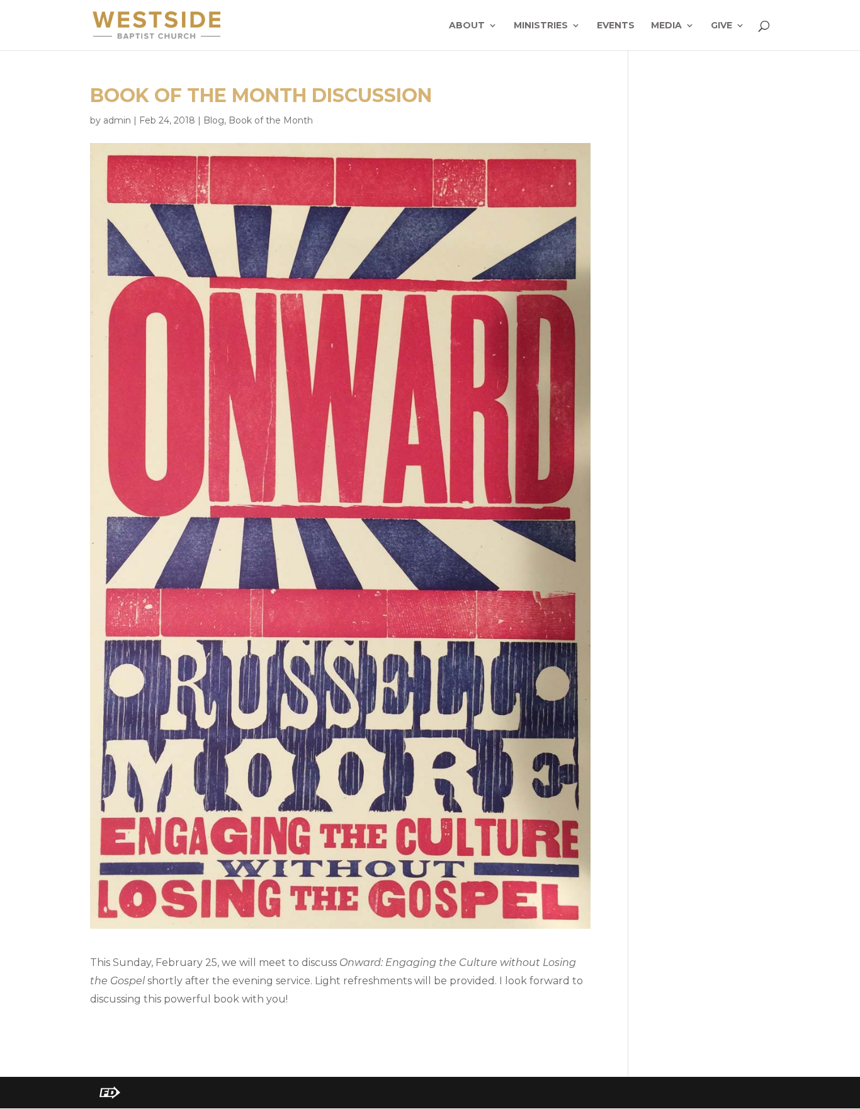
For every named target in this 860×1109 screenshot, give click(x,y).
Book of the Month (271, 120)
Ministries (541, 26)
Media (666, 26)
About (467, 26)
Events (616, 26)
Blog (213, 120)
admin (117, 120)
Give (721, 26)
